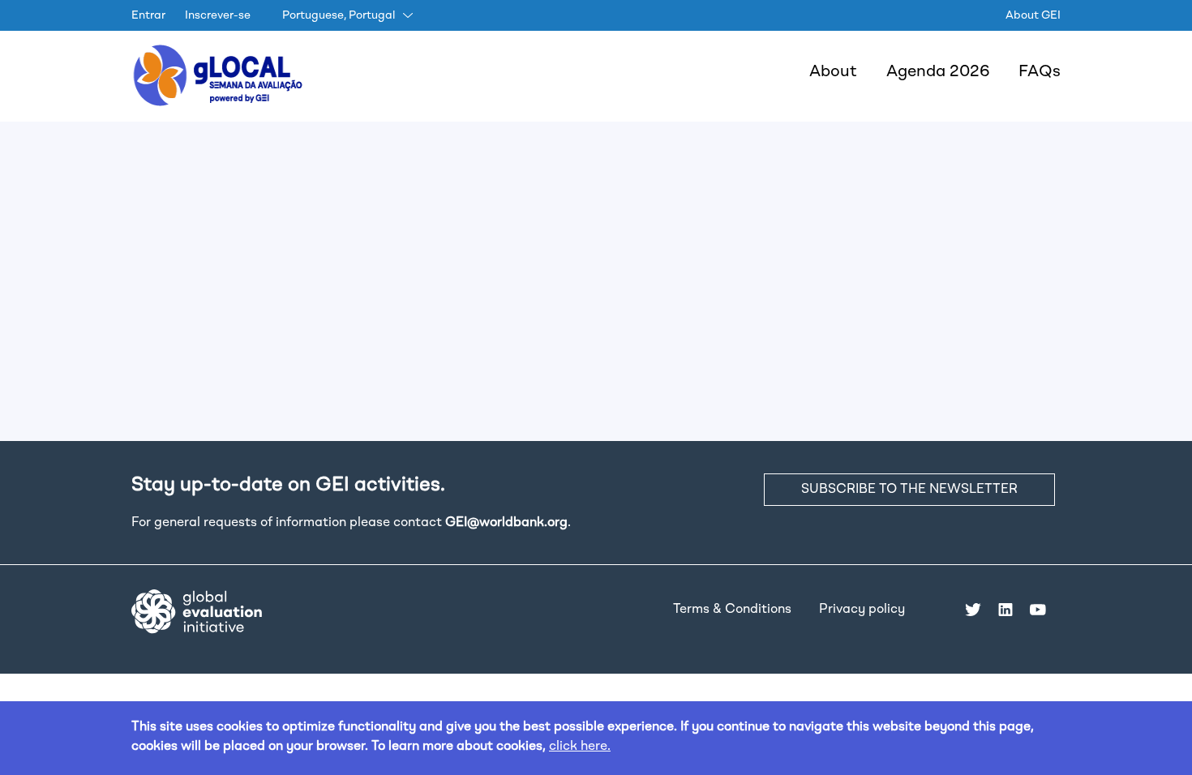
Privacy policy (862, 609)
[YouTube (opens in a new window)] (1038, 609)
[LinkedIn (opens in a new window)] (1005, 609)
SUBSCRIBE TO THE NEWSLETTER (909, 489)
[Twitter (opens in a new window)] (973, 609)
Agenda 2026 (937, 72)
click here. (580, 746)
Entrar (148, 15)
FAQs (1039, 72)
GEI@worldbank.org (506, 522)
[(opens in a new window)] (196, 611)
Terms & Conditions (732, 609)
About (833, 72)
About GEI (1033, 15)
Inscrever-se (218, 15)
